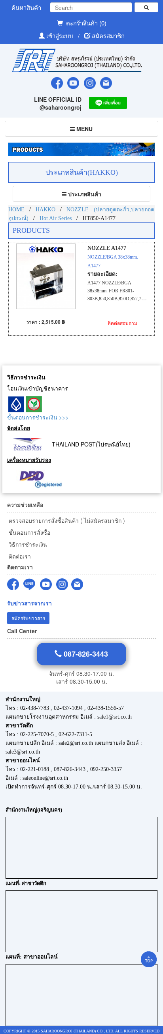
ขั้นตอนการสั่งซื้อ (28, 532)
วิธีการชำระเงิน (27, 544)
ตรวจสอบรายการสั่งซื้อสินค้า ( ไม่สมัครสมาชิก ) (66, 520)
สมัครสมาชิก (108, 35)
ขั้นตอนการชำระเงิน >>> (37, 417)
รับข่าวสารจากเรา (29, 603)
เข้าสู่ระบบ (60, 35)
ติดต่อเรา (19, 556)
